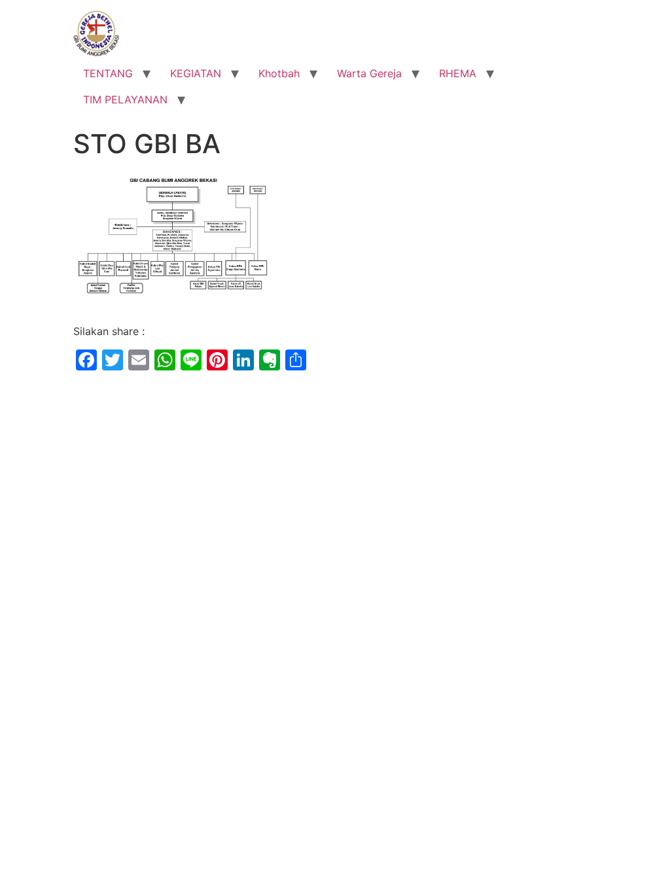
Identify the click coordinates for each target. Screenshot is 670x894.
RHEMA (457, 73)
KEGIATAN (195, 73)
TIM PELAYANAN (125, 99)
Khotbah (279, 73)
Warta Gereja (369, 73)
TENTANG (108, 73)
